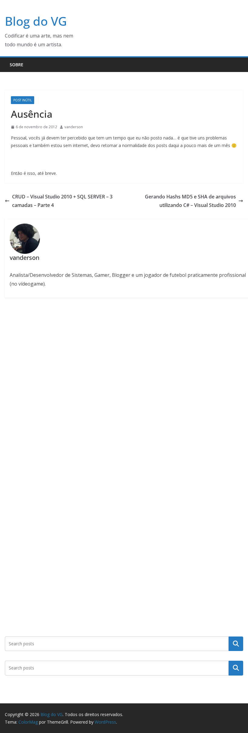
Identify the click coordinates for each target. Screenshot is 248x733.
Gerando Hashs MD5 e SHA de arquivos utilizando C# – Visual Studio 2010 (190, 201)
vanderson (73, 126)
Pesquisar (236, 643)
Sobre (16, 64)
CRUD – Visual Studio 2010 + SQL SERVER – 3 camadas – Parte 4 (62, 201)
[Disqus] (124, 382)
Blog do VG (36, 21)
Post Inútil (22, 100)
